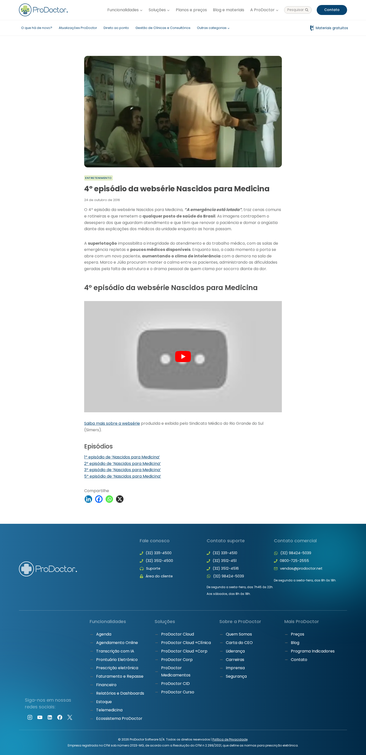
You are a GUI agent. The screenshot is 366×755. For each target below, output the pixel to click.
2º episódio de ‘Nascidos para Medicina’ (122, 463)
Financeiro (106, 685)
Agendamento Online (117, 643)
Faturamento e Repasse (119, 676)
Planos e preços (191, 10)
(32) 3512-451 (225, 560)
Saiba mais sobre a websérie (112, 423)
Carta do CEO (239, 643)
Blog (295, 643)
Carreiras (235, 659)
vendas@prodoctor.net (301, 568)
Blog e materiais (228, 10)
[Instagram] (30, 717)
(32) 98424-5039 (228, 576)
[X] (119, 499)
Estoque (104, 702)
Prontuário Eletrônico (117, 659)
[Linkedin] (88, 499)
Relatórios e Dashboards (120, 693)
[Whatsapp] (109, 499)
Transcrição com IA (115, 651)
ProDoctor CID (175, 683)
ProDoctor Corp (177, 659)
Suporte (153, 568)
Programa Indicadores (313, 651)
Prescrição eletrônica (117, 668)
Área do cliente (159, 576)
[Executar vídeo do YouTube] (183, 356)
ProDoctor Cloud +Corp (184, 651)
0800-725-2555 (294, 560)
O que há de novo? (36, 27)
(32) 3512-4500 (159, 560)
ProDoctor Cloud (177, 634)
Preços (297, 634)
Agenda (103, 634)
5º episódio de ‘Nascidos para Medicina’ (122, 476)
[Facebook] (99, 499)
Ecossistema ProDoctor (119, 718)
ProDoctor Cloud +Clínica (186, 643)
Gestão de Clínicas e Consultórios (162, 27)
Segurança (236, 676)
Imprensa (235, 668)
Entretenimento (98, 178)
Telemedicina (109, 710)
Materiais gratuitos (332, 27)
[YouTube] (40, 717)
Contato (332, 9)
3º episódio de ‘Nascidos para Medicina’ (122, 470)
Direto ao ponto (116, 27)
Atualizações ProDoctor (78, 27)
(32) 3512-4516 (226, 568)
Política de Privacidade (229, 739)
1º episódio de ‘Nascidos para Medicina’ (122, 457)
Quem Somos (239, 634)
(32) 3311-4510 (225, 552)
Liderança (235, 651)
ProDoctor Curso (177, 692)
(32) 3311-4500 (159, 552)
